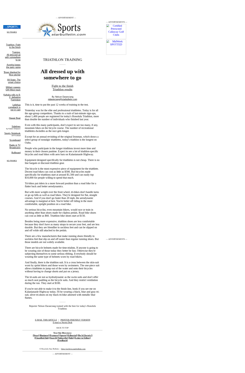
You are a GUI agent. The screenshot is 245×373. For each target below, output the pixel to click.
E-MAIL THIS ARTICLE (46, 320)
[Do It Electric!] (85, 335)
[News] (36, 335)
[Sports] (63, 335)
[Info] (71, 338)
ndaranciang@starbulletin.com (62, 99)
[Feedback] (62, 340)
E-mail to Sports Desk (62, 322)
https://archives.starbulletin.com (73, 349)
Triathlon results (62, 89)
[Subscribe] (63, 338)
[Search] (53, 338)
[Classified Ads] (41, 338)
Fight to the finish (62, 86)
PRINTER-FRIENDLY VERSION (75, 320)
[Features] (54, 335)
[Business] (44, 335)
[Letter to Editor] (82, 338)
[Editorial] (72, 335)
